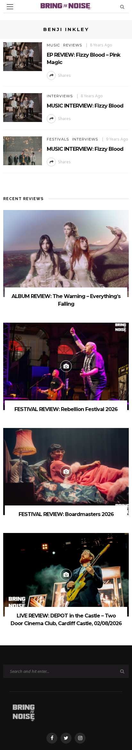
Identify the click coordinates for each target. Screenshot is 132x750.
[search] (122, 7)
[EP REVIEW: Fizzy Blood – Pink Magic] (22, 56)
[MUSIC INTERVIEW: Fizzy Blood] (22, 107)
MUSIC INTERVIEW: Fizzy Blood (85, 105)
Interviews (60, 96)
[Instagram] (80, 738)
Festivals (58, 139)
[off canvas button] (10, 7)
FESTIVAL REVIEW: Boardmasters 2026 (66, 514)
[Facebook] (51, 738)
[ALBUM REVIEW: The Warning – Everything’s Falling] (66, 253)
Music (53, 45)
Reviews (72, 45)
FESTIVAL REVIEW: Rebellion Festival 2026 (66, 409)
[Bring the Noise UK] (24, 712)
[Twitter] (66, 738)
